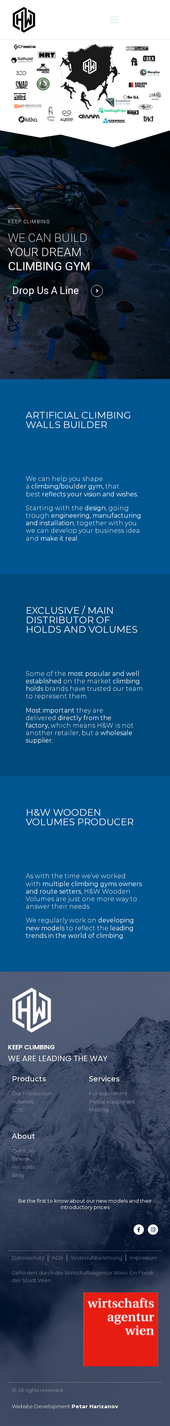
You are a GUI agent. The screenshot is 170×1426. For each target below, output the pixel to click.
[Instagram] (153, 1229)
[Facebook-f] (139, 1229)
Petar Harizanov (95, 1406)
